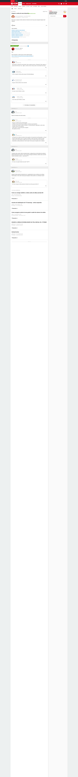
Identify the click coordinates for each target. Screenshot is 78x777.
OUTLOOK (27, 6)
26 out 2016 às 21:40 (18, 160)
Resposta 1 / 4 (14, 42)
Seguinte (44, 11)
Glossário (34, 3)
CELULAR (20, 6)
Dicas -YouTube (27, 34)
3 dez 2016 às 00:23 (18, 80)
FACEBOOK (23, 6)
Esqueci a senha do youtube (17, 34)
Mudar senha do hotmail (16, 32)
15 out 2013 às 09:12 (18, 49)
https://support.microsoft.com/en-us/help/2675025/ (22, 56)
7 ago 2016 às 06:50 (18, 171)
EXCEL (31, 6)
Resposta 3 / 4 (14, 146)
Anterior (14, 11)
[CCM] (14, 3)
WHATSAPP (15, 6)
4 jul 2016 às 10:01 (18, 62)
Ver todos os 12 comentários (30, 105)
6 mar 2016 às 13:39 (18, 112)
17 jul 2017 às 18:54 (24, 17)
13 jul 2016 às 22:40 (18, 150)
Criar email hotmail (15, 37)
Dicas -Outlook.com (26, 32)
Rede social (20, 8)
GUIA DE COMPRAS (43, 6)
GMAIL (39, 6)
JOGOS (12, 6)
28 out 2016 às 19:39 (18, 182)
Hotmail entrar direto (16, 31)
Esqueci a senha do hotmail (17, 35)
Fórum (20, 3)
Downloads (28, 3)
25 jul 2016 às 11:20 (18, 135)
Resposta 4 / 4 (14, 167)
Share (14, 25)
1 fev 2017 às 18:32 (20, 97)
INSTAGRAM (35, 6)
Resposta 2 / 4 (14, 108)
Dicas (23, 3)
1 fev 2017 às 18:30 (20, 89)
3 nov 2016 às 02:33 (18, 72)
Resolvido (30, 13)
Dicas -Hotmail (23, 31)
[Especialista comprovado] (28, 46)
